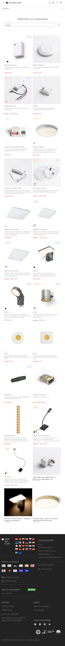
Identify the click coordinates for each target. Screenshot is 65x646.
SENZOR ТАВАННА (38, 65)
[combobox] (32, 25)
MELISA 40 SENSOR (39, 147)
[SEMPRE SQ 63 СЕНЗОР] (18, 255)
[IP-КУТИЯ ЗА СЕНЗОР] (47, 172)
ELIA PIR (6, 312)
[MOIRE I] (47, 296)
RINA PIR (35, 271)
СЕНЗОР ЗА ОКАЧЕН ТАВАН (13, 188)
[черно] (7, 61)
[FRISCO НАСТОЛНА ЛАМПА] (47, 420)
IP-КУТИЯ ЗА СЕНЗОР (39, 188)
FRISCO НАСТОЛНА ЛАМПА (41, 435)
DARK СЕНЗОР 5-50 (10, 106)
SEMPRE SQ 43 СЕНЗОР (11, 229)
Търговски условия (45, 547)
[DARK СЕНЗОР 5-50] (18, 90)
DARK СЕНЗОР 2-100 (10, 65)
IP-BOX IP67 (7, 394)
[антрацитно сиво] (34, 267)
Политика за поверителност (49, 557)
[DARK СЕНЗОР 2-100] (18, 49)
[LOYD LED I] (18, 461)
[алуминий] (34, 143)
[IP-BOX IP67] (18, 379)
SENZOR (35, 106)
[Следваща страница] (15, 529)
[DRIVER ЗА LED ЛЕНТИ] (47, 379)
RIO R (6, 353)
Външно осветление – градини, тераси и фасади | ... (18, 519)
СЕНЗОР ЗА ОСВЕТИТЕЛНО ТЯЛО (14, 147)
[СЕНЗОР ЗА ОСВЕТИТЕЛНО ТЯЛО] (18, 131)
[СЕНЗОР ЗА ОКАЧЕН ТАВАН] (18, 172)
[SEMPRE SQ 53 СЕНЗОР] (47, 213)
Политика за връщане (47, 551)
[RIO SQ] (47, 337)
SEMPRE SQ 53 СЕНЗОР (40, 229)
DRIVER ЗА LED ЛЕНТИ (39, 394)
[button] (3, 3)
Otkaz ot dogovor (44, 554)
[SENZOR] (47, 90)
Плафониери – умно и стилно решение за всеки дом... (45, 519)
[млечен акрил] (5, 226)
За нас (40, 544)
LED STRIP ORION (9, 435)
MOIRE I (35, 312)
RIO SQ (35, 353)
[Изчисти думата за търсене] (55, 25)
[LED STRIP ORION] (18, 420)
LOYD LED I (7, 477)
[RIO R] (18, 337)
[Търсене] (59, 25)
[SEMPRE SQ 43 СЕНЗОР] (18, 213)
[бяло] (5, 61)
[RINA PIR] (47, 255)
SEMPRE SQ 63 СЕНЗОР (11, 271)
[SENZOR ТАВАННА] (47, 49)
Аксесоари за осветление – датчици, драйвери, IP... (44, 478)
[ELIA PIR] (18, 296)
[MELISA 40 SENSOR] (47, 131)
